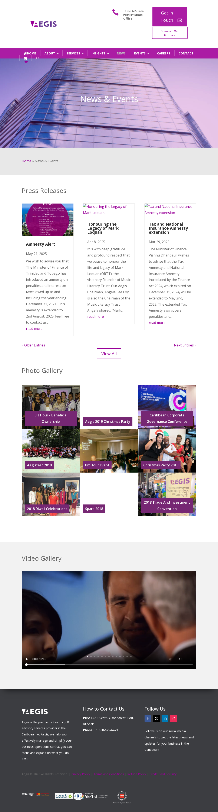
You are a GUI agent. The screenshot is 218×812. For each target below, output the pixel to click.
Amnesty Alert (40, 244)
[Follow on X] (156, 718)
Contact (186, 53)
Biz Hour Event (97, 465)
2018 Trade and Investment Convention (167, 505)
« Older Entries (33, 345)
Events (140, 53)
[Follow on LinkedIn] (165, 718)
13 (131, 656)
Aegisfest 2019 (39, 465)
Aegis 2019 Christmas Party (107, 421)
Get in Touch (167, 16)
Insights (98, 53)
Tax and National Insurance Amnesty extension (168, 228)
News (121, 53)
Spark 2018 (94, 508)
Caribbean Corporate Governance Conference (167, 418)
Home (31, 53)
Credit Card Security (162, 774)
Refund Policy (136, 774)
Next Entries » (185, 345)
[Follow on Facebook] (148, 718)
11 (123, 656)
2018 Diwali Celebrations (47, 508)
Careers (163, 53)
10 (120, 656)
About (49, 53)
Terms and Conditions (108, 774)
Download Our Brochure (170, 33)
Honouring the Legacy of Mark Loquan (103, 228)
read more (34, 328)
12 (127, 656)
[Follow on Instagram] (173, 718)
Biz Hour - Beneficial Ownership (50, 418)
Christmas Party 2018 (160, 465)
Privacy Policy (80, 774)
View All (109, 353)
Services (73, 53)
